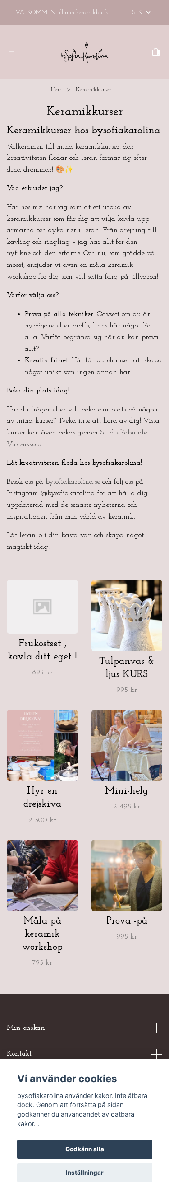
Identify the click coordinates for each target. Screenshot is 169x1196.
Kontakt (19, 1053)
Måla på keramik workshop (42, 934)
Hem (57, 89)
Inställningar (85, 1172)
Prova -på (126, 921)
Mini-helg (126, 791)
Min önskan (26, 1028)
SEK (138, 12)
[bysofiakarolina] (84, 52)
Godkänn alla (84, 1149)
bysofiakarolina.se (73, 482)
